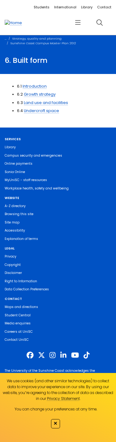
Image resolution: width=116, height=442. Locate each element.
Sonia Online (15, 172)
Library (86, 7)
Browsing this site (19, 214)
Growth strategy (40, 94)
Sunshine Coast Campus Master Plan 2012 (43, 43)
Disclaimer (13, 273)
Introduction (35, 86)
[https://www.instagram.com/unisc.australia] (52, 355)
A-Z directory (15, 206)
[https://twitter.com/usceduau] (41, 355)
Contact (104, 7)
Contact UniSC (17, 339)
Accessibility (15, 230)
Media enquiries (18, 323)
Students (41, 7)
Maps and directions (21, 307)
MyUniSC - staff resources (26, 180)
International (65, 7)
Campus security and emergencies (33, 155)
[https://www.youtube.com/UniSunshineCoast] (75, 355)
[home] (13, 23)
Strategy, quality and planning (37, 39)
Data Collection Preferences (27, 289)
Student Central (18, 315)
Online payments (18, 163)
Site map (12, 222)
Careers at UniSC (19, 331)
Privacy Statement (63, 398)
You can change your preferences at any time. (56, 409)
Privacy (10, 256)
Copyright (13, 264)
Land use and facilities (46, 102)
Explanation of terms (21, 238)
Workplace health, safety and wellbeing (37, 188)
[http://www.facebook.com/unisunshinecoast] (30, 355)
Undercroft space (41, 110)
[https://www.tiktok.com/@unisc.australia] (87, 355)
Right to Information (21, 281)
